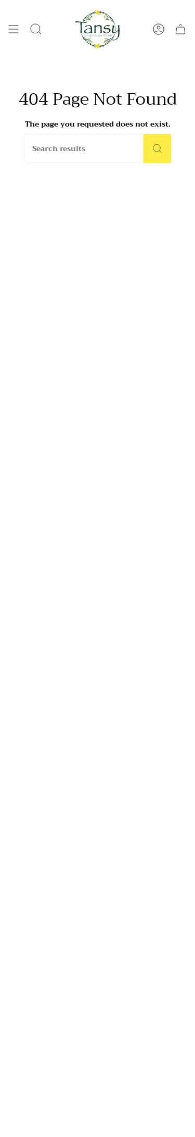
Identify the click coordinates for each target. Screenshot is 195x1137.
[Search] (157, 148)
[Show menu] (13, 29)
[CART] (180, 29)
